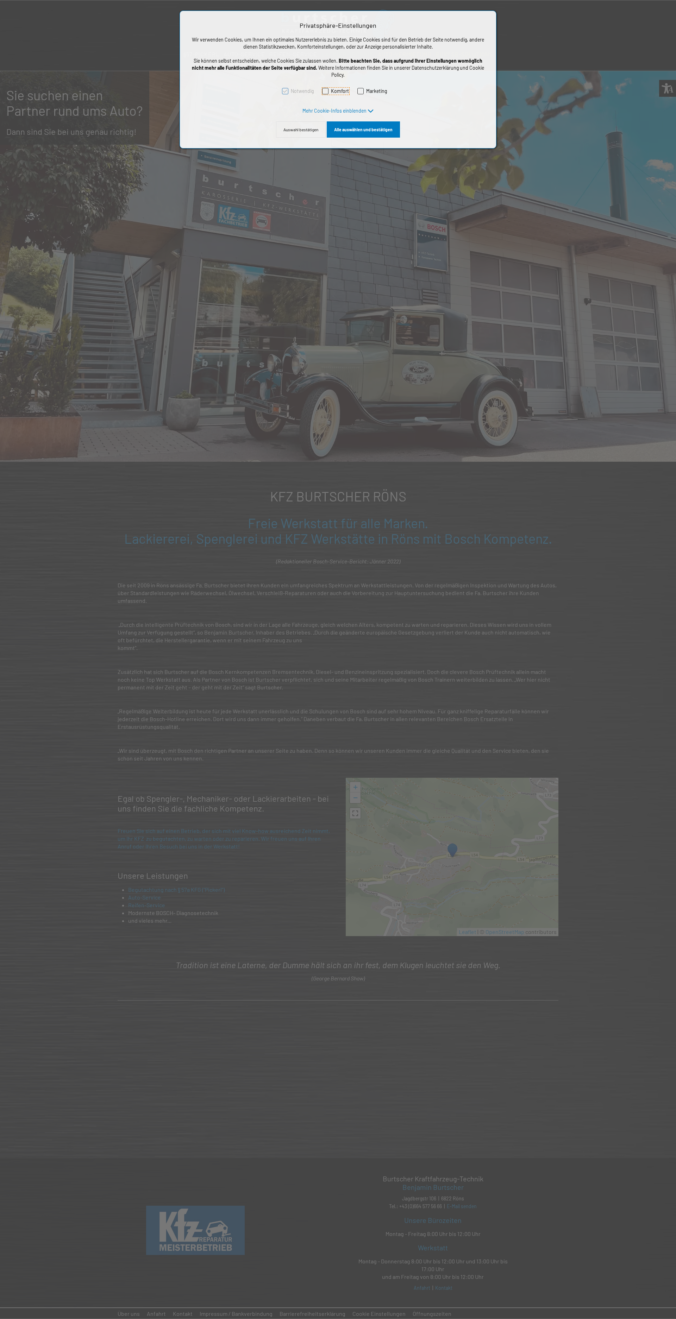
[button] (338, 111)
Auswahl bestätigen (300, 129)
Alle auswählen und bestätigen (363, 129)
